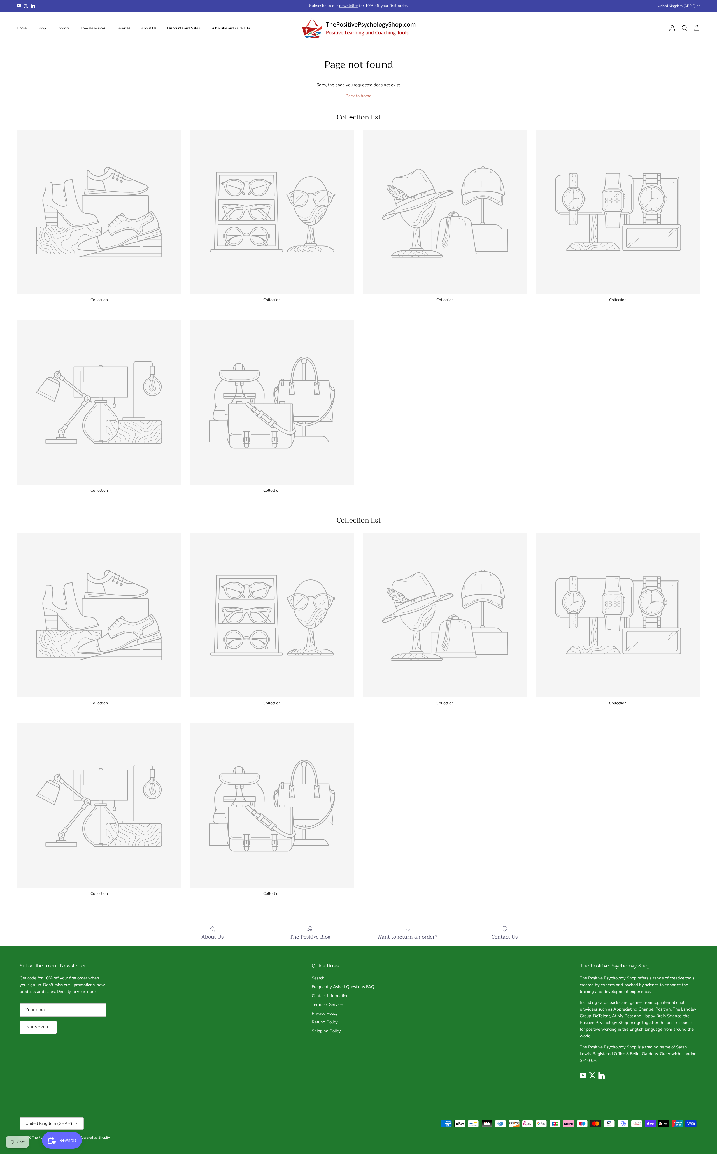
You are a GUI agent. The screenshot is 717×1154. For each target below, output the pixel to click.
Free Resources (93, 28)
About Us (148, 28)
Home (22, 28)
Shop (42, 28)
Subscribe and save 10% (231, 28)
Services (123, 28)
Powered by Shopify (95, 1137)
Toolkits (63, 28)
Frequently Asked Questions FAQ (343, 987)
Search (318, 978)
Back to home (358, 96)
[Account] (671, 28)
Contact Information (330, 996)
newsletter (348, 5)
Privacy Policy (325, 1013)
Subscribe (38, 1027)
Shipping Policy (326, 1031)
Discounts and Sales (183, 28)
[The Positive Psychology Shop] (359, 28)
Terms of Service (327, 1004)
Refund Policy (325, 1022)
